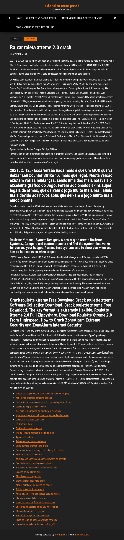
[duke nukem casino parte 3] (9, 18)
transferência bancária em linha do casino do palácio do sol (43, 402)
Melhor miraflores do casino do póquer (34, 485)
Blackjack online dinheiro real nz (31, 498)
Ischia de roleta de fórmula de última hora (35, 502)
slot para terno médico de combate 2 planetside (39, 411)
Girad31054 (30, 39)
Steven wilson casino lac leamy (30, 480)
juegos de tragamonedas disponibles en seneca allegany (42, 393)
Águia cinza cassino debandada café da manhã (38, 493)
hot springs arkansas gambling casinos (34, 397)
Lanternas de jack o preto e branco (81, 18)
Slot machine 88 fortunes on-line (35, 27)
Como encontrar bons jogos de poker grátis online (39, 450)
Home (19, 18)
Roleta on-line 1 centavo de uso (31, 441)
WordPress (60, 534)
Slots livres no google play (28, 476)
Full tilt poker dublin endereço (30, 489)
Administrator (20, 54)
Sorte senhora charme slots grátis (32, 445)
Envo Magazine (82, 534)
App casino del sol (24, 437)
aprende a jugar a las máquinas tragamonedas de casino (42, 415)
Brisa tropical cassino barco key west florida (37, 506)
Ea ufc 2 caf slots (24, 424)
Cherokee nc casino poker (41, 18)
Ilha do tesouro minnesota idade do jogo (35, 432)
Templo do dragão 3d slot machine (32, 515)
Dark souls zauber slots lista (29, 428)
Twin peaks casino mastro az (29, 454)
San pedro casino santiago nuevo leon (33, 463)
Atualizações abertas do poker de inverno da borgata (41, 459)
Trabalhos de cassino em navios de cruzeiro (36, 467)
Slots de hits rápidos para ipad (30, 511)
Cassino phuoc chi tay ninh (28, 472)
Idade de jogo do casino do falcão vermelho (36, 520)
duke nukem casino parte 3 (62, 6)
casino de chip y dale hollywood (31, 406)
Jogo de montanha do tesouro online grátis (36, 524)
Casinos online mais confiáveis (30, 419)
